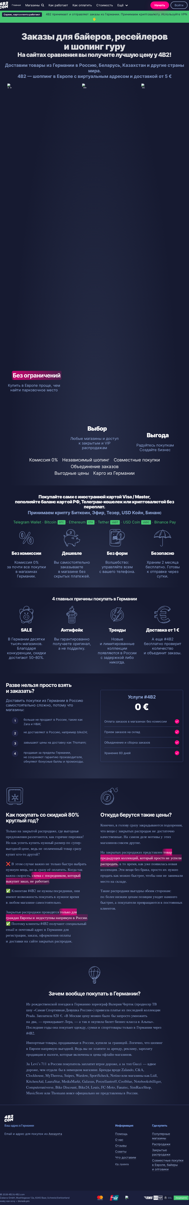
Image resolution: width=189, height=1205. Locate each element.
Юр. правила (122, 1164)
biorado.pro (24, 1201)
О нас (119, 1140)
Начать (159, 5)
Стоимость (104, 5)
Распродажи (161, 1144)
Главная (16, 5)
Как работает (58, 5)
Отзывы (121, 1145)
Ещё (120, 5)
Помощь (121, 1134)
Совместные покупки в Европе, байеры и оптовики (167, 1165)
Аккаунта (55, 1134)
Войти (179, 5)
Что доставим (125, 1157)
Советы (120, 1151)
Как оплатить (82, 5)
